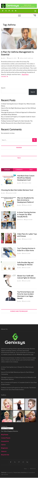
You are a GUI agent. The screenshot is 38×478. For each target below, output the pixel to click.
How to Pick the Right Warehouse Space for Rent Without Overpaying (17, 373)
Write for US (33, 468)
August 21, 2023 (12, 58)
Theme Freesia (16, 472)
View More (6, 76)
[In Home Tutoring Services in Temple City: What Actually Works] (8, 212)
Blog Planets (4, 434)
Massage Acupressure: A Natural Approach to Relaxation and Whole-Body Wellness (18, 378)
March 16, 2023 (26, 253)
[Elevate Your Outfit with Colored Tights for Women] (8, 276)
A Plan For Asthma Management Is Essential (17, 53)
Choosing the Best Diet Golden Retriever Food (17, 190)
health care (30, 58)
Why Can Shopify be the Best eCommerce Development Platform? (25, 200)
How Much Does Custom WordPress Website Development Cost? (25, 178)
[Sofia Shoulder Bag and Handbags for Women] (8, 262)
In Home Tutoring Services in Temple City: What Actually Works (26, 214)
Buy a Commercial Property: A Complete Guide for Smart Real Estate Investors (19, 383)
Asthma (22, 58)
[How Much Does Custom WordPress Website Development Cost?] (8, 176)
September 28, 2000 (11, 193)
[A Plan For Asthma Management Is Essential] (19, 38)
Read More (25, 74)
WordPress (24, 472)
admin (3, 58)
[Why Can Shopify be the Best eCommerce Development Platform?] (8, 198)
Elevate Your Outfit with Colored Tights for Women (26, 277)
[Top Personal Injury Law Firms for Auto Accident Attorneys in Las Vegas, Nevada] (8, 292)
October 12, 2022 (27, 183)
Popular (7, 169)
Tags (30, 169)
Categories (4, 426)
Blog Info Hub (5, 454)
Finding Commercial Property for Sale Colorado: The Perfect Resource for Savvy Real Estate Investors (18, 388)
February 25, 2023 (27, 239)
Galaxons (3, 451)
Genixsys (3, 472)
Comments (19, 169)
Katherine (20, 219)
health (25, 58)
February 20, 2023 (27, 205)
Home (25, 468)
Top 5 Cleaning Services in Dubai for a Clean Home (26, 249)
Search (3, 88)
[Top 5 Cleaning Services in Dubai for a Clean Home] (8, 248)
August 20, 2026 (28, 219)
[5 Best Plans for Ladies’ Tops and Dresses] (8, 234)
